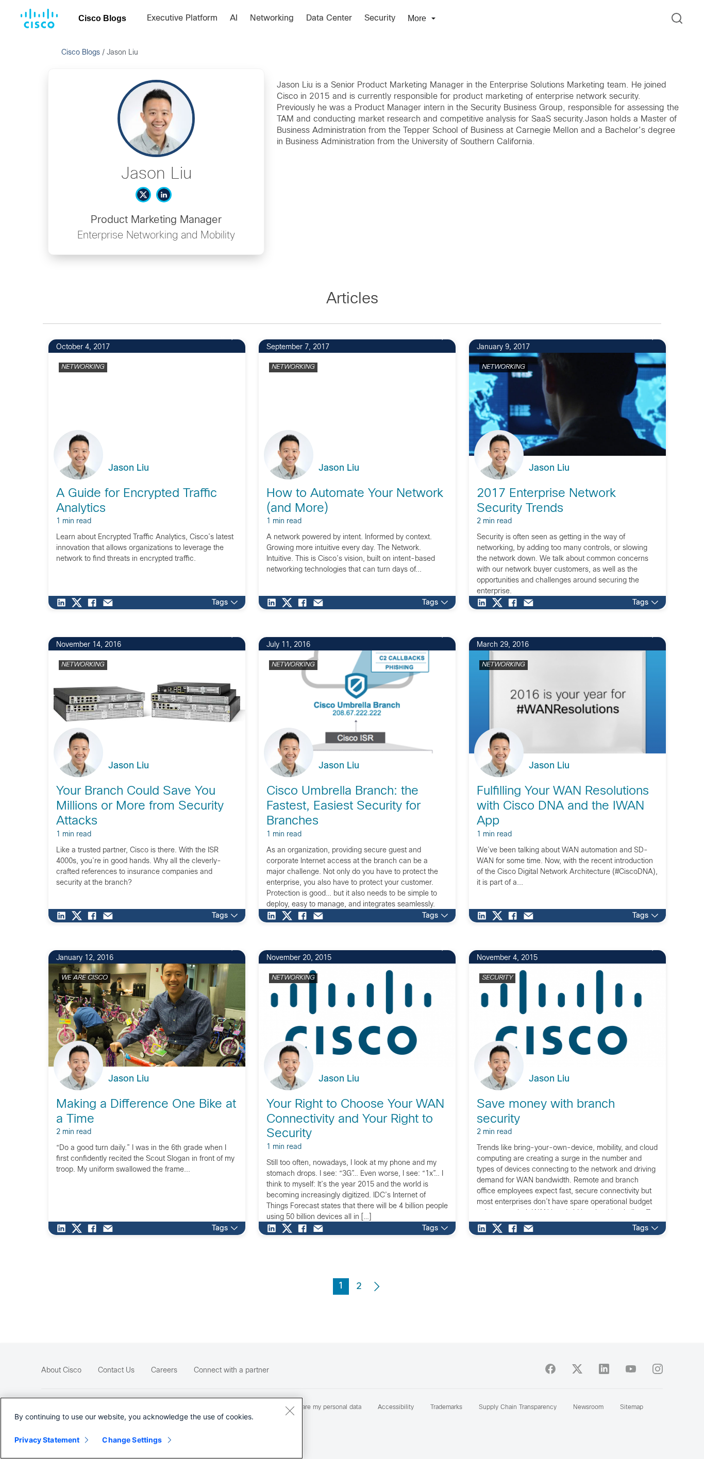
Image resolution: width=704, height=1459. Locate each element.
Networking (272, 18)
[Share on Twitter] (79, 602)
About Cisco (61, 1370)
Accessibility (396, 1407)
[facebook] (550, 1369)
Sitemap (631, 1407)
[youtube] (631, 1369)
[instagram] (657, 1369)
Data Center (329, 18)
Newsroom (588, 1407)
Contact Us (116, 1370)
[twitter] (577, 1369)
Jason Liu (128, 468)
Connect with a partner (231, 1370)
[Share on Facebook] (95, 602)
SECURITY (497, 978)
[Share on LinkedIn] (64, 602)
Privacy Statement (46, 1439)
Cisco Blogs (102, 18)
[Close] (289, 1410)
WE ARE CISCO (84, 978)
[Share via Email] (110, 602)
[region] (151, 1428)
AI (234, 18)
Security (379, 18)
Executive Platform (182, 18)
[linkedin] (604, 1369)
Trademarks (446, 1407)
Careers (164, 1370)
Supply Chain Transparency (518, 1407)
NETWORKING (83, 367)
